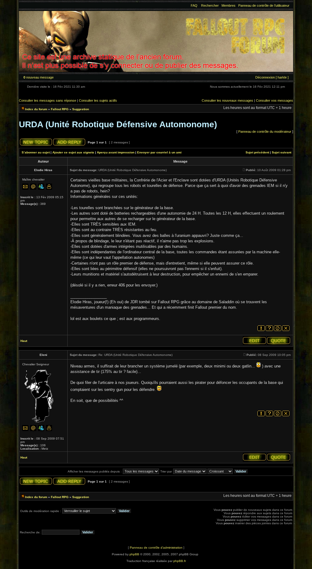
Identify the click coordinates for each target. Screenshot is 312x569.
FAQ (194, 5)
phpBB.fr (179, 561)
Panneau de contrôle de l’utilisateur (263, 5)
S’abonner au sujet (36, 152)
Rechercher (210, 5)
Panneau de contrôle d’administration (156, 547)
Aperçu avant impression (115, 152)
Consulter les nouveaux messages (227, 100)
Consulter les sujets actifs (98, 100)
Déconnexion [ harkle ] (272, 77)
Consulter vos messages (274, 100)
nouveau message (38, 77)
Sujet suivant (281, 152)
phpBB (134, 554)
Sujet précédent (257, 152)
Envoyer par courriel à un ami (159, 152)
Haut (23, 340)
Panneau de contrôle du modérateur (264, 131)
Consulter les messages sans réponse (47, 100)
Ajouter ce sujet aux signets (73, 152)
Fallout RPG (60, 109)
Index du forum (36, 109)
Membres (229, 5)
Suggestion (80, 109)
